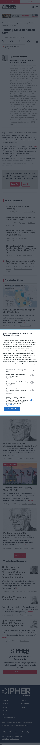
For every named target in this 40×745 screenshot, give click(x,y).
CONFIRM (12, 409)
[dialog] (20, 372)
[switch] (32, 375)
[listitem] (20, 370)
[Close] (36, 334)
